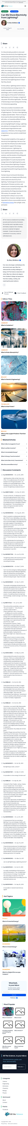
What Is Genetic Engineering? (10, 379)
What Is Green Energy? (9, 947)
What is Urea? (17, 1017)
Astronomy (5, 1086)
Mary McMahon (13, 22)
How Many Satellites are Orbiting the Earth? (7, 1032)
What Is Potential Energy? (10, 921)
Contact (5, 1102)
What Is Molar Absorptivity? (10, 352)
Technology (5, 404)
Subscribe (14, 995)
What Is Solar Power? (8, 406)
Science (5, 1081)
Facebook (5, 1109)
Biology (4, 377)
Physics (4, 918)
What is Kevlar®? (18, 1030)
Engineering (6, 944)
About (4, 1100)
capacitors (4, 131)
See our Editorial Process (8, 293)
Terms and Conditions (12, 1123)
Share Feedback (21, 293)
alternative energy (8, 202)
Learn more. (21, 2)
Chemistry (4, 323)
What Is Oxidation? (7, 325)
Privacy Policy (4, 1123)
